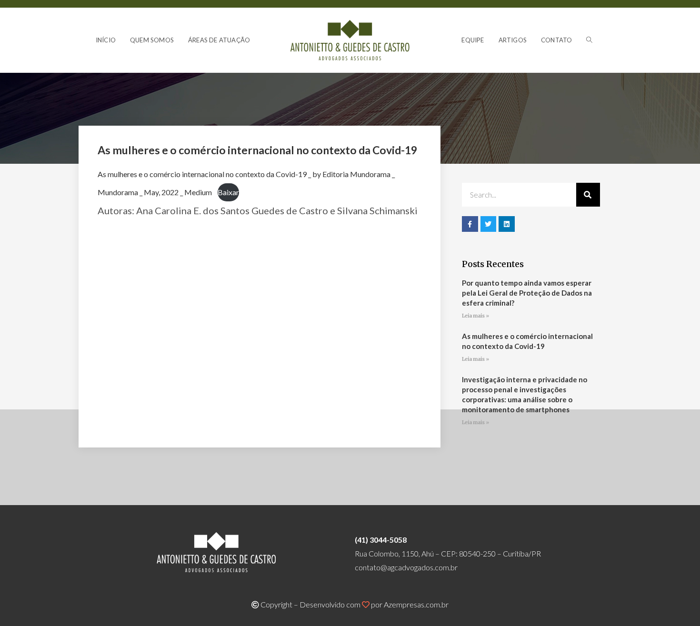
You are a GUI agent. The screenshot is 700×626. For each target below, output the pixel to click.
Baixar (228, 192)
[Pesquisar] (588, 195)
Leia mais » (475, 316)
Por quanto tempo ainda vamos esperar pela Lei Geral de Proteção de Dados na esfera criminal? (527, 292)
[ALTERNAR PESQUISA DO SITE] (589, 40)
